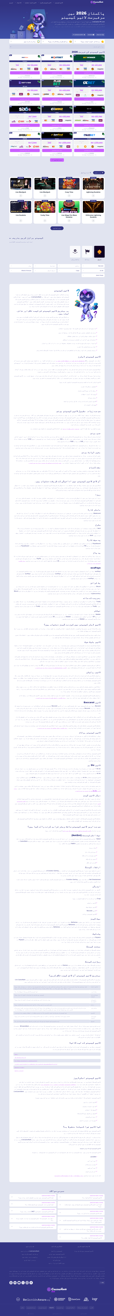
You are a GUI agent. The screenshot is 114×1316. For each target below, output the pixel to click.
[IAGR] (95, 1299)
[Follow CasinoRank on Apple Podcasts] (11, 1282)
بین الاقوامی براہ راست (57, 1263)
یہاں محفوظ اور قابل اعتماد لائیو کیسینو (68, 1175)
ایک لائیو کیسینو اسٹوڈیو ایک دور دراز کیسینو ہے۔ (58, 1084)
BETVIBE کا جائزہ (25, 102)
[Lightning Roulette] (93, 188)
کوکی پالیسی (84, 1313)
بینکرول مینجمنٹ (19, 1067)
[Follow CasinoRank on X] (23, 1282)
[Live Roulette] (20, 212)
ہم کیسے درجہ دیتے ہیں (30, 1257)
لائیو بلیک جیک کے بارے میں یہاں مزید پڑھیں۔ (50, 667)
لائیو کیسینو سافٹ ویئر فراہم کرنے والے (77, 831)
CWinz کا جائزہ (57, 128)
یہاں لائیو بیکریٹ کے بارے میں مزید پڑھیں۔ (52, 728)
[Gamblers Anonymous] (86, 1299)
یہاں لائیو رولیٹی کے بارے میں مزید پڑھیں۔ (51, 698)
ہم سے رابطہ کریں (30, 1260)
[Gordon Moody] (59, 1299)
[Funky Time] (44, 212)
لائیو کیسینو (59, 2)
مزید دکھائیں (58, 160)
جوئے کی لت (56, 1260)
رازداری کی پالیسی (57, 1313)
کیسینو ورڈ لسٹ (19, 1070)
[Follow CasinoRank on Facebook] (31, 1282)
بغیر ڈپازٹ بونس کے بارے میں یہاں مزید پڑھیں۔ (45, 463)
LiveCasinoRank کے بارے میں (30, 1251)
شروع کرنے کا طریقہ (20, 1057)
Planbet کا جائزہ (57, 102)
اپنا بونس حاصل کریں (89, 72)
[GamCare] (74, 1299)
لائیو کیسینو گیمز (45, 2)
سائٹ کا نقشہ (30, 1313)
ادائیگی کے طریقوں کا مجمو (56, 1257)
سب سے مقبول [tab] (98, 172)
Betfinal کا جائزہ (57, 153)
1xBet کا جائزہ (89, 102)
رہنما (16, 1054)
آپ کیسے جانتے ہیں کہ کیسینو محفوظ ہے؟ (26, 1060)
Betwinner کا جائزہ (89, 75)
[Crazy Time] (69, 188)
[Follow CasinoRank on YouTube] (19, 1282)
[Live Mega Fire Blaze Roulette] (69, 212)
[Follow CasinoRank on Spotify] (15, 1282)
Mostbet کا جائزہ (57, 75)
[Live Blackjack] (44, 188)
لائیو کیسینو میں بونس (56, 1254)
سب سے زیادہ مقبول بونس (71, 429)
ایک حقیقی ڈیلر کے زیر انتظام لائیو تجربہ (70, 361)
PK (103, 1282)
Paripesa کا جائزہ (25, 75)
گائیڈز (19, 2)
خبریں (11, 2)
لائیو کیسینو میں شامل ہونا (83, 1251)
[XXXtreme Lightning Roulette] (93, 212)
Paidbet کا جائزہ (89, 153)
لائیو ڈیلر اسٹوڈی (30, 2)
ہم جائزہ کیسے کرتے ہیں (30, 1254)
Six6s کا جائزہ (25, 128)
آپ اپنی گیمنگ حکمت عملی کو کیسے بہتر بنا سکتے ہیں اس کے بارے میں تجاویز (36, 1064)
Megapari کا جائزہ (89, 128)
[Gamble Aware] (37, 1299)
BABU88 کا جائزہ (25, 153)
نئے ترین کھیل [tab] (85, 172)
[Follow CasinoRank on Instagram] (27, 1282)
